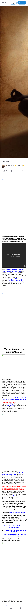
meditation (10, 405)
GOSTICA (6, 606)
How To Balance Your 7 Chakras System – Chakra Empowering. (14, 398)
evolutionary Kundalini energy (13, 279)
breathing (10, 404)
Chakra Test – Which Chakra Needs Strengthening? (14, 526)
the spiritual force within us (15, 280)
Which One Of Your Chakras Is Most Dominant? (15, 530)
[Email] (14, 608)
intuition (6, 499)
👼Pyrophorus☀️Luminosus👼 (15, 165)
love (5, 497)
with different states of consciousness (14, 473)
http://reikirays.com (16, 601)
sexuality (11, 496)
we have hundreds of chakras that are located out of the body (13, 270)
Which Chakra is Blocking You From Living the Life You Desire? (15, 535)
